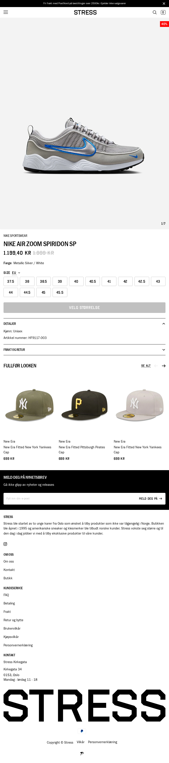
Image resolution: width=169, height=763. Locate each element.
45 (44, 292)
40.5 (92, 281)
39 (60, 281)
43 (158, 281)
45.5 (59, 292)
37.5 (10, 281)
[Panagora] (82, 753)
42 (125, 281)
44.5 (27, 292)
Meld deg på (148, 499)
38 (27, 281)
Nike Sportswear (15, 235)
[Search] (154, 12)
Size (7, 273)
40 (76, 281)
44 (11, 292)
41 (109, 281)
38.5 (43, 281)
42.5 (141, 281)
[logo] (85, 12)
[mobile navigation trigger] (9, 12)
